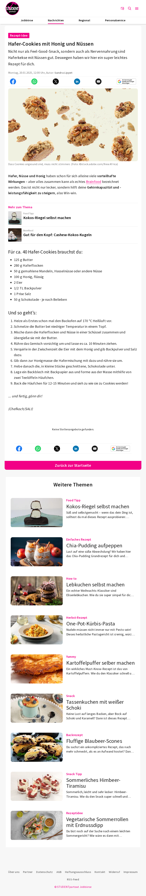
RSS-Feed (73, 879)
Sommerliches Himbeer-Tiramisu (93, 783)
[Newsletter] (122, 8)
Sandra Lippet (63, 72)
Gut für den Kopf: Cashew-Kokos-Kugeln (57, 234)
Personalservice (115, 20)
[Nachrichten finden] (129, 8)
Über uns (13, 872)
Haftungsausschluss (78, 872)
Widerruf (114, 872)
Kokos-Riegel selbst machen (47, 217)
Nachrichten (56, 20)
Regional (84, 20)
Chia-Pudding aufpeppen (94, 545)
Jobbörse (27, 20)
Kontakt (100, 872)
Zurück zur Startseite (73, 465)
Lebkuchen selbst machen (95, 584)
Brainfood (93, 181)
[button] (136, 8)
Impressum (131, 872)
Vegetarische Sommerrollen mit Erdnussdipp (97, 822)
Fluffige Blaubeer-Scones (94, 740)
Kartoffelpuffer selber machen (100, 662)
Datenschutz (44, 872)
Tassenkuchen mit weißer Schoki (95, 704)
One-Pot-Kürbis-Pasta (90, 623)
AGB (59, 872)
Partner (28, 872)
